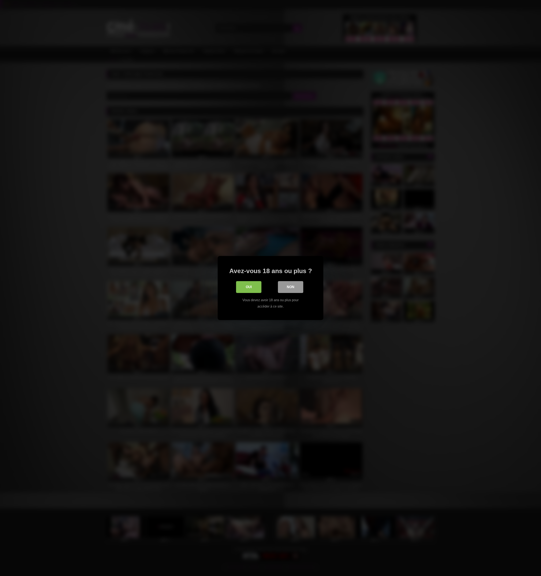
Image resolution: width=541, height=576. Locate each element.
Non (290, 287)
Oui (249, 287)
